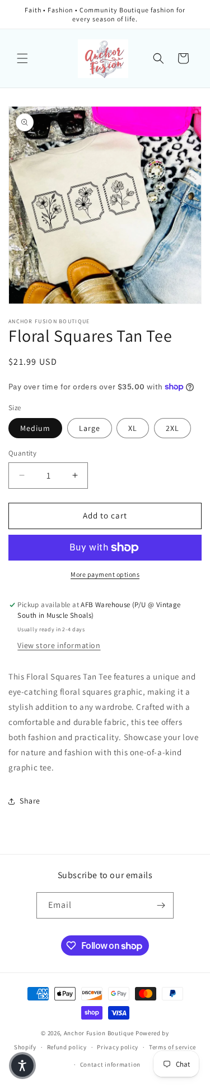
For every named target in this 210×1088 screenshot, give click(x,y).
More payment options (105, 574)
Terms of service (172, 1047)
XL (132, 428)
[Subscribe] (160, 905)
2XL (172, 428)
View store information (58, 645)
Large (89, 428)
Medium (35, 428)
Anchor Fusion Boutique (100, 1033)
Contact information (110, 1064)
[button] (22, 58)
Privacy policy (117, 1047)
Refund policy (67, 1047)
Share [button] (30, 801)
